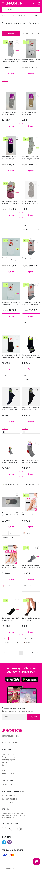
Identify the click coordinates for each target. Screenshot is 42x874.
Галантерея (15, 15)
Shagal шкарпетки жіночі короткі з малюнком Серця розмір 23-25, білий (31, 61)
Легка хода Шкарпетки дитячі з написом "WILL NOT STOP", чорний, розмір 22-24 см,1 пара (31, 409)
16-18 (25, 586)
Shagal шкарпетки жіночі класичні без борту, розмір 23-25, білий (11, 259)
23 (25, 639)
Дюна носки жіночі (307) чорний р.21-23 (10, 619)
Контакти (5, 762)
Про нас (5, 768)
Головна (5, 15)
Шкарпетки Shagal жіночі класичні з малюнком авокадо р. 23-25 (10, 202)
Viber (21, 829)
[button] (17, 42)
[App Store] (12, 679)
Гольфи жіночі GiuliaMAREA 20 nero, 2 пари (30, 514)
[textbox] (31, 229)
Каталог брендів (8, 773)
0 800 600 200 (10, 796)
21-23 (5, 533)
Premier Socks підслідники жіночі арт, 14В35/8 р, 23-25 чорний (10, 158)
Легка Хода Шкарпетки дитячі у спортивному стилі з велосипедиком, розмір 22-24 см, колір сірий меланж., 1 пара (30, 461)
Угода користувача (9, 760)
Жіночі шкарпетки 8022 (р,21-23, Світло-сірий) (10, 514)
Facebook (4, 829)
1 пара (5, 84)
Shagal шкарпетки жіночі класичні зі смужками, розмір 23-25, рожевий (31, 259)
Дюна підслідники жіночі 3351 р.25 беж (31, 619)
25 (32, 639)
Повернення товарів (9, 757)
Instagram (10, 829)
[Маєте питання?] (36, 862)
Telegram (15, 829)
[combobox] (31, 229)
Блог (3, 765)
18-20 (25, 375)
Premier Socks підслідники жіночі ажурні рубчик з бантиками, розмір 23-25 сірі (29, 202)
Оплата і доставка (8, 754)
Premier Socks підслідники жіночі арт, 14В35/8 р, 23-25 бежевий (29, 113)
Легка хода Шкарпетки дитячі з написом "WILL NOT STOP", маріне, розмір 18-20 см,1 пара (30, 356)
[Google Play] (29, 679)
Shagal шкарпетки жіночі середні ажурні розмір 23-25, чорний (11, 356)
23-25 (5, 80)
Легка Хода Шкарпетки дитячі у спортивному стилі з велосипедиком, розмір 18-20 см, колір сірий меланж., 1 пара (10, 461)
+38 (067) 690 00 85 (12, 799)
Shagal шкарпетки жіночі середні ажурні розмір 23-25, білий (11, 61)
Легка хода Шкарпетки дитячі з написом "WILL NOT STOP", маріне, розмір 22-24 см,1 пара (10, 409)
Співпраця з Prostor (9, 784)
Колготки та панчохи (30, 15)
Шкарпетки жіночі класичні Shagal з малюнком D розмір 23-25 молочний (31, 158)
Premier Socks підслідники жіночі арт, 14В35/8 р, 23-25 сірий (10, 113)
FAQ (3, 770)
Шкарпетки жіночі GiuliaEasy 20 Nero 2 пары (9, 566)
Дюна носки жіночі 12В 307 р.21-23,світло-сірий (31, 566)
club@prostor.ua (11, 802)
